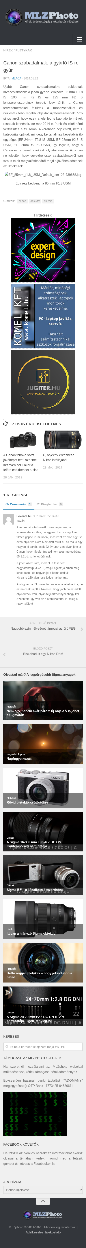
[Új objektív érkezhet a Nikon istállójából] (62, 440)
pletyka (48, 201)
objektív (35, 201)
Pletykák (23, 50)
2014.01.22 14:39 (47, 516)
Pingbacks (51, 504)
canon (22, 201)
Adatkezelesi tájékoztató (43, 1232)
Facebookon (42, 1163)
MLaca (16, 78)
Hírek (8, 50)
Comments (20, 504)
